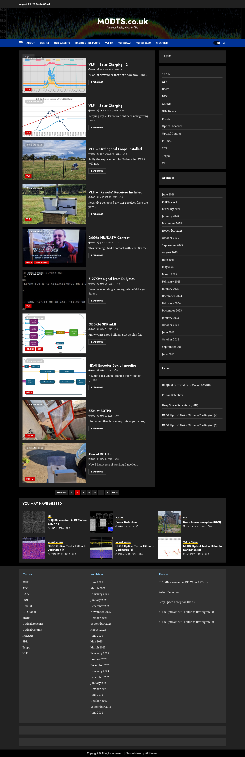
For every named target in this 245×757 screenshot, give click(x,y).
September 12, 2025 (110, 154)
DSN (165, 96)
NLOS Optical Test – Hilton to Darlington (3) (189, 425)
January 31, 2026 (127, 554)
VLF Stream (143, 43)
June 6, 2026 (57, 528)
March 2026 (169, 201)
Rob (93, 69)
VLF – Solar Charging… (107, 105)
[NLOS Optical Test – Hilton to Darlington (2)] (169, 548)
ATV (164, 81)
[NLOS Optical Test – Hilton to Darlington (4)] (33, 548)
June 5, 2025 (106, 243)
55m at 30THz (99, 411)
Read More (97, 82)
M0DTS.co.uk (122, 21)
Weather (162, 43)
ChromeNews (133, 753)
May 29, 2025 (107, 284)
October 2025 (170, 238)
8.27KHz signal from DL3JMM (111, 279)
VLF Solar (124, 43)
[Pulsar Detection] (101, 522)
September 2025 (172, 245)
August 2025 (170, 252)
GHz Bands (41, 262)
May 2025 (168, 267)
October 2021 (170, 325)
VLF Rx (109, 43)
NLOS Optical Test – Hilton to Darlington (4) (189, 415)
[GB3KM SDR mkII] (54, 333)
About (30, 43)
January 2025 (170, 289)
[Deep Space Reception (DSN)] (169, 522)
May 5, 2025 (106, 329)
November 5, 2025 (109, 69)
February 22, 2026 (60, 554)
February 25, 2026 (195, 526)
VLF (28, 89)
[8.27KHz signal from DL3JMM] (54, 290)
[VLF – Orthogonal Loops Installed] (54, 160)
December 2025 (172, 223)
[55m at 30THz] (54, 420)
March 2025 (169, 274)
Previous (61, 492)
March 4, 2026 (126, 526)
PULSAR (167, 141)
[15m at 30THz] (54, 463)
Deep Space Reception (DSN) (180, 405)
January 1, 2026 (194, 554)
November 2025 (172, 230)
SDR (39, 349)
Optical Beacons (172, 126)
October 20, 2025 (109, 111)
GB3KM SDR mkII (102, 324)
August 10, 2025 (108, 197)
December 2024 (172, 296)
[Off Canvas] (21, 42)
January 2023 (170, 318)
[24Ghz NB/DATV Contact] (54, 247)
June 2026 (168, 194)
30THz (29, 435)
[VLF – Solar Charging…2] (54, 74)
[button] (224, 43)
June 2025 (168, 260)
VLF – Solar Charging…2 (108, 64)
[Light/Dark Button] (216, 43)
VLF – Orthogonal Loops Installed (115, 149)
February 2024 (171, 303)
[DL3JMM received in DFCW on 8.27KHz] (33, 522)
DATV (29, 262)
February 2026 (171, 209)
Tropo (166, 156)
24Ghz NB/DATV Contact (109, 237)
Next (115, 492)
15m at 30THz (99, 454)
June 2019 (168, 332)
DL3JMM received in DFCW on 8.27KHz (187, 385)
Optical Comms (171, 133)
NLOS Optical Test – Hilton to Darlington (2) (202, 548)
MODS (166, 119)
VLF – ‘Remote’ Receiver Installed (115, 192)
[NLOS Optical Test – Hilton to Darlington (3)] (101, 548)
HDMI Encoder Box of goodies (112, 365)
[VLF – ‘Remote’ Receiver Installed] (54, 204)
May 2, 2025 (106, 459)
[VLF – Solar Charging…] (54, 117)
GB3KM (30, 349)
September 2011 (172, 347)
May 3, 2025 (106, 416)
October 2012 (170, 339)
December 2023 (172, 310)
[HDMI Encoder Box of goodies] (54, 377)
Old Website (62, 43)
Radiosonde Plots (87, 43)
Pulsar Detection (172, 395)
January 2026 (170, 216)
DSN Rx (44, 43)
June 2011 (168, 354)
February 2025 (171, 281)
